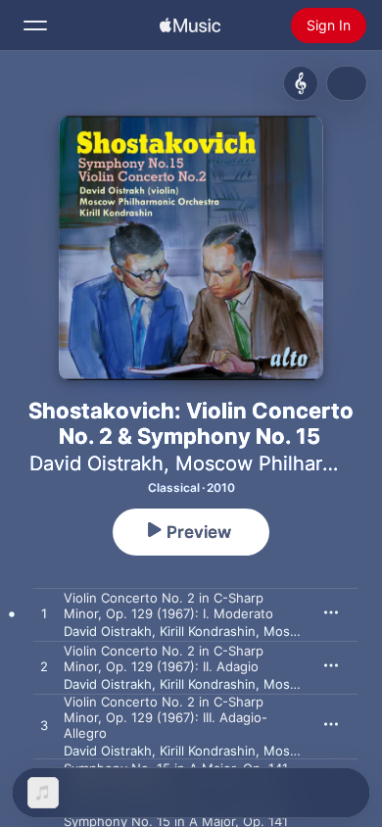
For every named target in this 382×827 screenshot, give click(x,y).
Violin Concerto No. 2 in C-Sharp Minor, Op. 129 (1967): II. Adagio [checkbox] (163, 658)
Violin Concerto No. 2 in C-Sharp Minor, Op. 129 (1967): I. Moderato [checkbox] (168, 605)
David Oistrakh (96, 463)
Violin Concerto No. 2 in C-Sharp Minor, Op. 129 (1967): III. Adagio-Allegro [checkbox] (165, 717)
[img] (190, 25)
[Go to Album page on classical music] (300, 83)
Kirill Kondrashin (208, 631)
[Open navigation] (35, 25)
